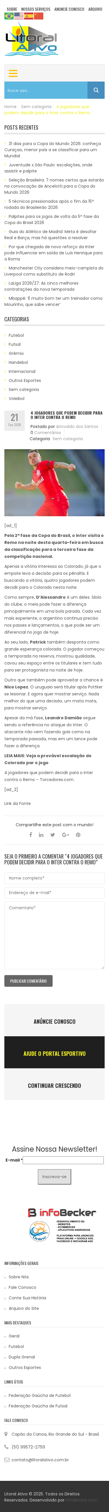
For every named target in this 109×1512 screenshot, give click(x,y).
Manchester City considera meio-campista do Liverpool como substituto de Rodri (53, 271)
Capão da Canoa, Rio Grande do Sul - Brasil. (56, 1434)
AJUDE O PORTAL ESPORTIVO (55, 1053)
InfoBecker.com (82, 1500)
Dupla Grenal (22, 1357)
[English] (19, 16)
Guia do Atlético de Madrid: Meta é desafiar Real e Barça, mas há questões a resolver (50, 235)
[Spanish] (29, 16)
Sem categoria (36, 107)
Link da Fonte (17, 803)
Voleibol (16, 398)
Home (10, 107)
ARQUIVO (95, 9)
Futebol (16, 335)
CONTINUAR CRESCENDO (54, 1085)
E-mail (14, 1160)
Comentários (47, 433)
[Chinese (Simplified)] (39, 16)
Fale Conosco (22, 1287)
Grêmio (16, 353)
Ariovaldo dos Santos (77, 426)
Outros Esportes (25, 380)
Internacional (22, 371)
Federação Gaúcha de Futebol (40, 1395)
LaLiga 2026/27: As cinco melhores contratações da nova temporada (41, 286)
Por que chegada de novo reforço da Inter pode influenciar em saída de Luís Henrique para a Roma (53, 253)
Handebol (18, 362)
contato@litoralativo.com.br (40, 1460)
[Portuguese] (9, 16)
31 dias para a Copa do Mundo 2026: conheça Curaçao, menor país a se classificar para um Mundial (52, 150)
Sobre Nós (19, 1277)
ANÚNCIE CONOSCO (55, 1021)
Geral (14, 1336)
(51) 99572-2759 (28, 1447)
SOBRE (12, 9)
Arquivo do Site (24, 1308)
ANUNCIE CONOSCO (69, 9)
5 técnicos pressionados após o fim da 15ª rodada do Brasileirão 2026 (49, 204)
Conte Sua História (27, 1298)
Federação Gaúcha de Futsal (38, 1406)
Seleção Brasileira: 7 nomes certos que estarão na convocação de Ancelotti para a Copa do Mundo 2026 (54, 186)
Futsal (15, 344)
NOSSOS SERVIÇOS (35, 9)
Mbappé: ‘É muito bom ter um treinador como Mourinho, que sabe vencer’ (53, 301)
